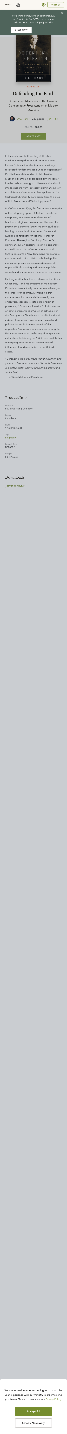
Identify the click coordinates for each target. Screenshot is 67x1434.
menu (8, 5)
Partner (55, 5)
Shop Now (21, 30)
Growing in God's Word (29, 19)
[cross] (62, 13)
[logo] (18, 5)
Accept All (33, 1411)
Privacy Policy (53, 1399)
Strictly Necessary (33, 1423)
